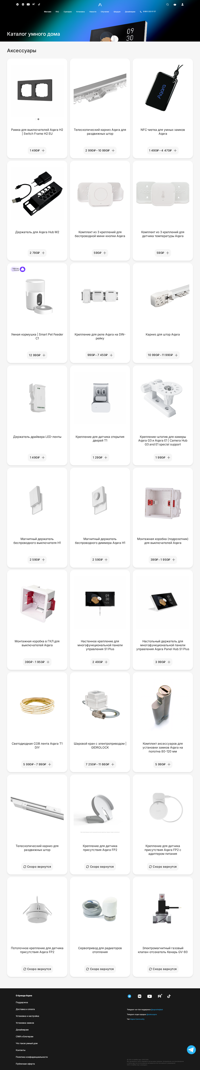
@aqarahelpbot (145, 1010)
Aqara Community (136, 1019)
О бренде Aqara (24, 995)
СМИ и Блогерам (24, 1036)
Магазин (47, 12)
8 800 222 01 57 (149, 11)
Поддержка (22, 1002)
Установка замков (25, 1023)
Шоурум (117, 12)
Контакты (20, 1050)
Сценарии (68, 12)
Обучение (105, 12)
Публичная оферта (25, 1064)
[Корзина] (175, 4)
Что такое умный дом (27, 1043)
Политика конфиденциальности (32, 1057)
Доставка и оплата (25, 1009)
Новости (92, 12)
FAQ (57, 12)
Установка (80, 12)
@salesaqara (142, 1014)
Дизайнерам (130, 12)
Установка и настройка (27, 1016)
